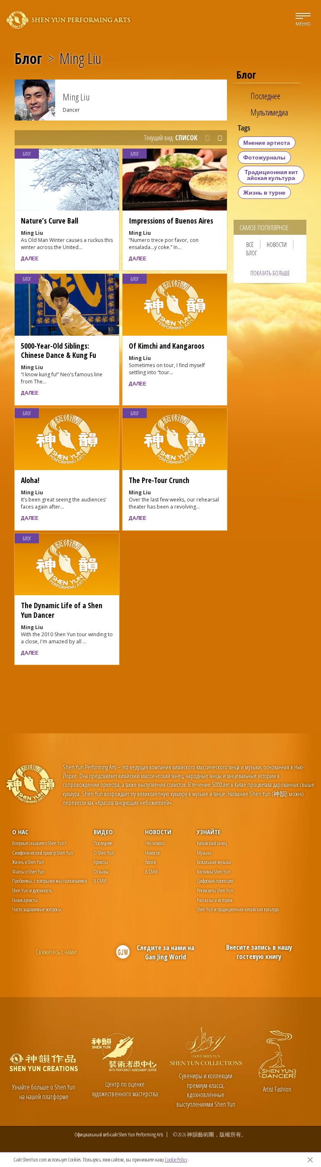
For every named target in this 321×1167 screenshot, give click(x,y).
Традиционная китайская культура (271, 175)
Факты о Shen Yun (28, 871)
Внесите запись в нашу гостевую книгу (259, 952)
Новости (277, 245)
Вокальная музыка (214, 862)
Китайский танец (212, 843)
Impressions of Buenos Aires (171, 221)
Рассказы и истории (214, 900)
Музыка (204, 852)
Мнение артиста (266, 143)
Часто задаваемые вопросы (36, 909)
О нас (20, 832)
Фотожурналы (264, 157)
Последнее (265, 96)
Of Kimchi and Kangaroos (166, 346)
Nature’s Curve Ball (49, 221)
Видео (103, 832)
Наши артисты (25, 900)
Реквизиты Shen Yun (215, 890)
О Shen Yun (104, 852)
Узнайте (209, 832)
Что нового (155, 843)
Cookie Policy (176, 1159)
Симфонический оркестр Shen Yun (42, 852)
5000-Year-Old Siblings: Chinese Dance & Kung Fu (58, 350)
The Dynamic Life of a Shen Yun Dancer (61, 609)
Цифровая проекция (215, 880)
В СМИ (100, 880)
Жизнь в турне (264, 192)
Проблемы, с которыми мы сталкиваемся (49, 880)
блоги (150, 862)
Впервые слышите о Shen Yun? (39, 843)
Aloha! (30, 480)
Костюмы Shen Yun (213, 871)
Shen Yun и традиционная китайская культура (238, 909)
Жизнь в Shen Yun (28, 862)
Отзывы (101, 871)
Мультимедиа (269, 113)
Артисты (101, 862)
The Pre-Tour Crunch (159, 480)
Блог (28, 58)
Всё (250, 245)
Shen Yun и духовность (32, 890)
